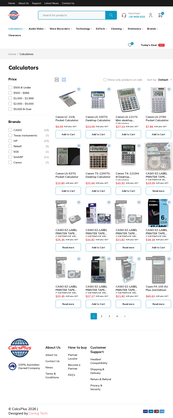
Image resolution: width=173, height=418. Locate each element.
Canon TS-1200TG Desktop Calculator (98, 175)
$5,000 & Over (22, 109)
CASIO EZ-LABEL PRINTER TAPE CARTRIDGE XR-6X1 (156, 234)
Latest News (52, 3)
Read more (158, 191)
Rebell (31, 146)
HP (31, 140)
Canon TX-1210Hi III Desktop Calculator (127, 176)
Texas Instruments (31, 135)
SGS (31, 151)
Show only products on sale (125, 79)
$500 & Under (22, 87)
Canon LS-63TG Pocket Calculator (67, 175)
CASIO (31, 130)
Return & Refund (100, 379)
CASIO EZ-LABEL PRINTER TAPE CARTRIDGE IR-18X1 (156, 178)
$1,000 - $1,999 (24, 98)
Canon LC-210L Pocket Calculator (67, 118)
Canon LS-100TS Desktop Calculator (98, 118)
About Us (23, 3)
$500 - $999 (21, 93)
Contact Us (68, 3)
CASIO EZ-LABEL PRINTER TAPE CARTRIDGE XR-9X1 (126, 291)
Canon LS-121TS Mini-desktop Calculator (127, 120)
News (49, 367)
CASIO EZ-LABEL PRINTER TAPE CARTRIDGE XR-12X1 (66, 234)
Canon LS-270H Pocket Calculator (157, 118)
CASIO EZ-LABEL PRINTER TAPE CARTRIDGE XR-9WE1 (66, 291)
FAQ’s (71, 374)
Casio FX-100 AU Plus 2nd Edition (157, 288)
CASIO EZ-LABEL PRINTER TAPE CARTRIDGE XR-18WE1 (96, 234)
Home (11, 3)
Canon (31, 162)
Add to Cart (68, 134)
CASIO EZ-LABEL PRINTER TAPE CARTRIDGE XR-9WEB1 (96, 291)
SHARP (31, 157)
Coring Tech (38, 413)
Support (36, 3)
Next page (124, 316)
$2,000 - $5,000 (24, 103)
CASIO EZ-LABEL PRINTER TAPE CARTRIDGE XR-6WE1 (126, 234)
